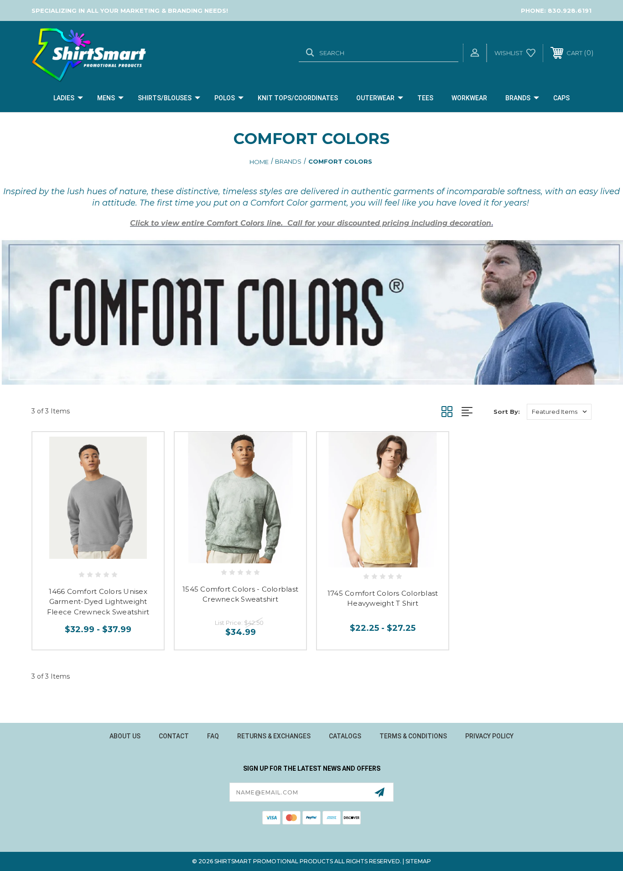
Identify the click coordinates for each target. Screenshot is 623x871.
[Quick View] (77, 555)
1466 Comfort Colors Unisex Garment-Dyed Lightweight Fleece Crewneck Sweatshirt (98, 601)
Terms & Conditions (413, 736)
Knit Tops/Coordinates (298, 98)
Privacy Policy (489, 736)
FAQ (213, 736)
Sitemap (418, 861)
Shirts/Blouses (165, 98)
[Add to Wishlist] (98, 555)
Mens (106, 98)
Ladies (63, 98)
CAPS (561, 98)
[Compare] (118, 555)
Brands (517, 98)
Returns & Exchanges (274, 736)
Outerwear (375, 98)
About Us (124, 736)
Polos (224, 98)
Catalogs (345, 736)
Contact (174, 736)
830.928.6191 (570, 10)
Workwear (469, 98)
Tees (425, 98)
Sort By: (506, 411)
